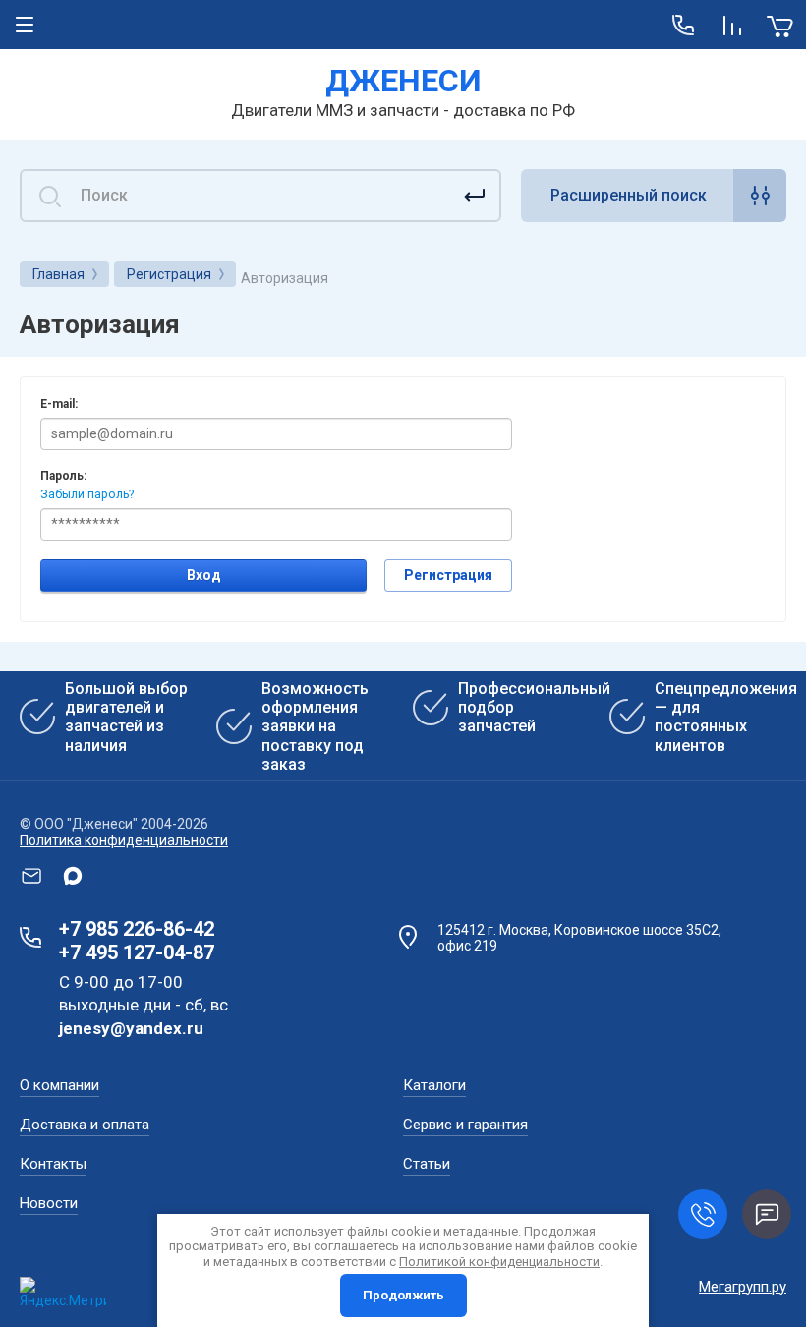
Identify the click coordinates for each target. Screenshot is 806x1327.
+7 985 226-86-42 (136, 929)
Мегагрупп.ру (742, 1287)
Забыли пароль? (87, 494)
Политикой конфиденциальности (499, 1261)
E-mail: (59, 404)
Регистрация (448, 575)
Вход (204, 575)
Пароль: (63, 476)
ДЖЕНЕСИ (403, 80)
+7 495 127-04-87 (136, 952)
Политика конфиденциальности (124, 840)
